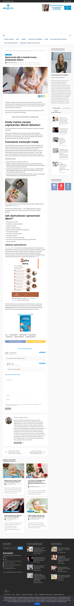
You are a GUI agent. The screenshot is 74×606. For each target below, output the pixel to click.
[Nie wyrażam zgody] (72, 600)
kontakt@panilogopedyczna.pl (14, 564)
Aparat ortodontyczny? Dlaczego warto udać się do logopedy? (13, 516)
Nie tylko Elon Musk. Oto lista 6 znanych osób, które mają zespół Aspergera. (63, 130)
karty (22, 208)
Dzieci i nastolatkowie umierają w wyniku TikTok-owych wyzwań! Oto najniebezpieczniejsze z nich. (64, 166)
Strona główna (9, 39)
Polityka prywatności (10, 43)
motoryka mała (8, 64)
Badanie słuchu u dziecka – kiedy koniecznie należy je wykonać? (12, 481)
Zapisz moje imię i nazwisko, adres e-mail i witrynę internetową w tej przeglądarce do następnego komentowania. (23, 405)
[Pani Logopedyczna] (8, 7)
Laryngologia (8, 476)
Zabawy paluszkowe (10, 248)
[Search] (70, 35)
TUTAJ (37, 256)
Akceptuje (37, 603)
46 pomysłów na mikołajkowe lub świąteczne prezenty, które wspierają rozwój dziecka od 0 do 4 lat (37, 482)
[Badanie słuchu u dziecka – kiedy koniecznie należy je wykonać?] (13, 470)
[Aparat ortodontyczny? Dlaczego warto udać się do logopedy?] (13, 505)
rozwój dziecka (15, 64)
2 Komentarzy (29, 62)
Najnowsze (66, 108)
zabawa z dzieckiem (28, 64)
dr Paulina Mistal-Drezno (12, 62)
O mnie (46, 39)
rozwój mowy (21, 64)
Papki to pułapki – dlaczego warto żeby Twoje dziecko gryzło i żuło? (36, 516)
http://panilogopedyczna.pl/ (9, 568)
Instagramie (15, 205)
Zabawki (30, 476)
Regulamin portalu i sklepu (58, 39)
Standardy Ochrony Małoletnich (30, 43)
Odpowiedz (42, 352)
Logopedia (8, 54)
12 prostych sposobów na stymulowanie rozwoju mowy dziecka (62, 141)
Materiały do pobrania (35, 39)
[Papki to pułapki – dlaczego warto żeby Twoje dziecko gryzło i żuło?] (37, 505)
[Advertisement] (37, 23)
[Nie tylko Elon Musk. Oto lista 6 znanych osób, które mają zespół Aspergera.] (55, 129)
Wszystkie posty (18, 442)
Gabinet (23, 39)
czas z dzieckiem (37, 62)
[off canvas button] (4, 35)
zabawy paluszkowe (37, 64)
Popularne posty (56, 110)
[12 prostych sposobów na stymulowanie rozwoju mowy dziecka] (55, 139)
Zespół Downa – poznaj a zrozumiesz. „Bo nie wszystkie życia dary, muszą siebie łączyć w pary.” (64, 120)
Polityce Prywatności (62, 601)
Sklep (17, 39)
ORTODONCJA (15, 511)
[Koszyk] (64, 1)
